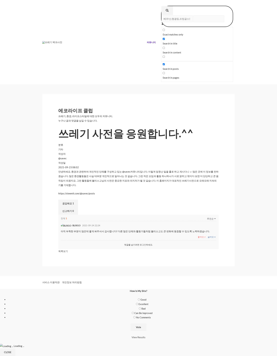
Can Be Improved (143, 313)
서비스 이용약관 (51, 282)
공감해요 (68, 203)
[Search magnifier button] (167, 10)
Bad (143, 308)
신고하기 (68, 210)
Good (143, 299)
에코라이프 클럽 (75, 110)
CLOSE (7, 352)
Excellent (143, 304)
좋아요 (202, 237)
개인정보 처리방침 (72, 282)
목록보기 (63, 251)
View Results (138, 337)
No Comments (143, 317)
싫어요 (211, 237)
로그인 (143, 244)
